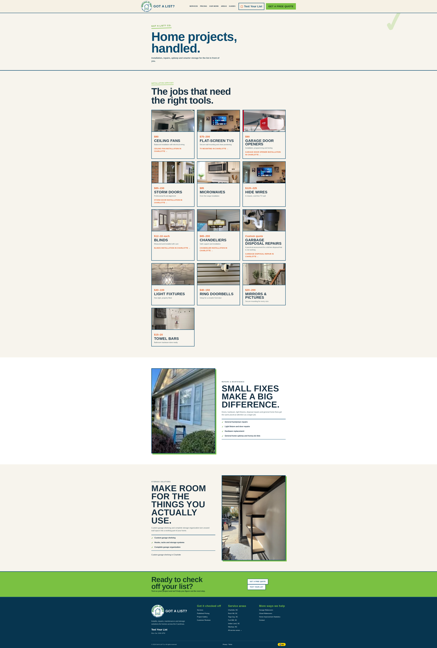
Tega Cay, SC (233, 617)
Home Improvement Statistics (269, 617)
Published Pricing (203, 613)
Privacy (225, 644)
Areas (224, 6)
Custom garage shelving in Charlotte (166, 555)
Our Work (214, 6)
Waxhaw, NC (232, 627)
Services (193, 6)
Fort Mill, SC (232, 620)
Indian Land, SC (234, 623)
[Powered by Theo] (282, 644)
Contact (262, 620)
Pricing (203, 6)
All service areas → (235, 630)
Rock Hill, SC (232, 613)
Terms (230, 644)
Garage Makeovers (266, 610)
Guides (232, 6)
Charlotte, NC (233, 610)
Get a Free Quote (280, 6)
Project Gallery (202, 617)
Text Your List (251, 6)
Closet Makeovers (265, 613)
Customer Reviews (204, 620)
